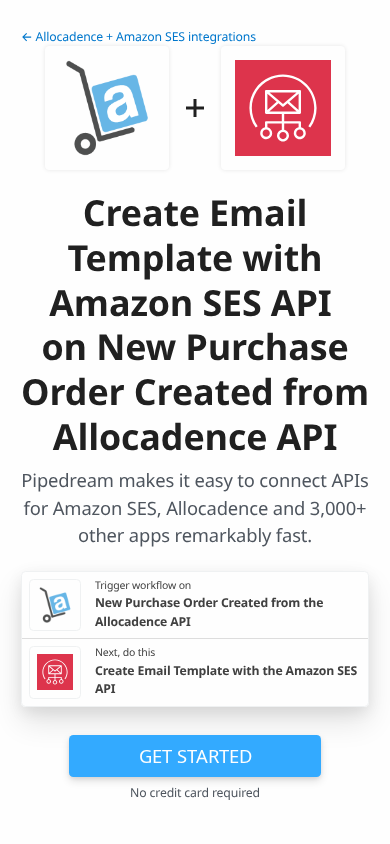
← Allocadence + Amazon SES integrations (138, 36)
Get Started (195, 755)
